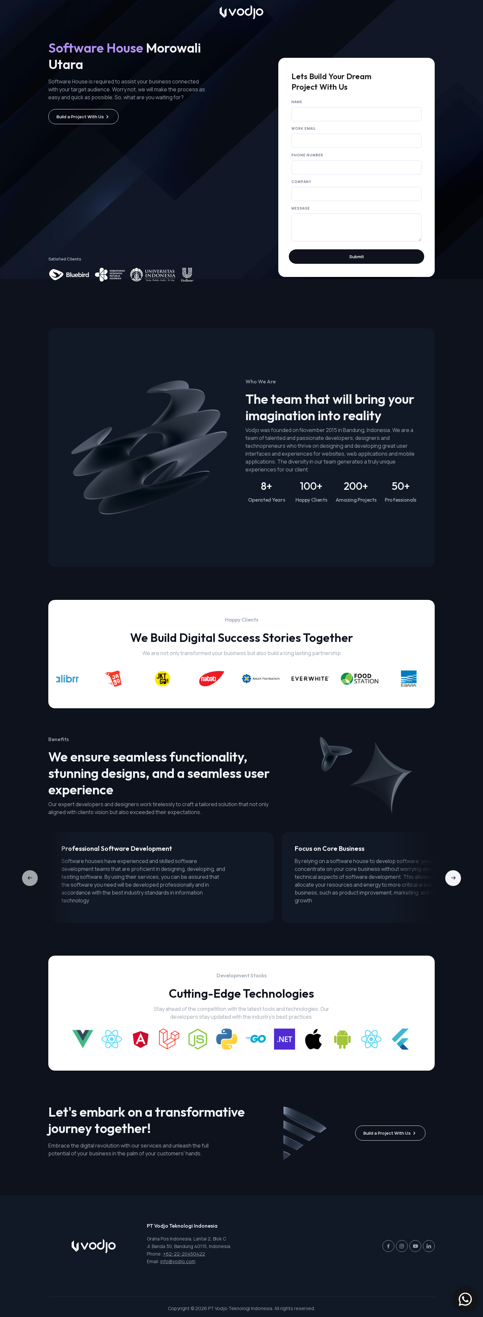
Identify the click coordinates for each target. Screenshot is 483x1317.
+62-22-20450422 (184, 1254)
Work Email (303, 128)
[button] (453, 878)
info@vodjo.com (178, 1261)
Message (300, 208)
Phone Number (307, 155)
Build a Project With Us (80, 117)
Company (301, 181)
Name (296, 102)
